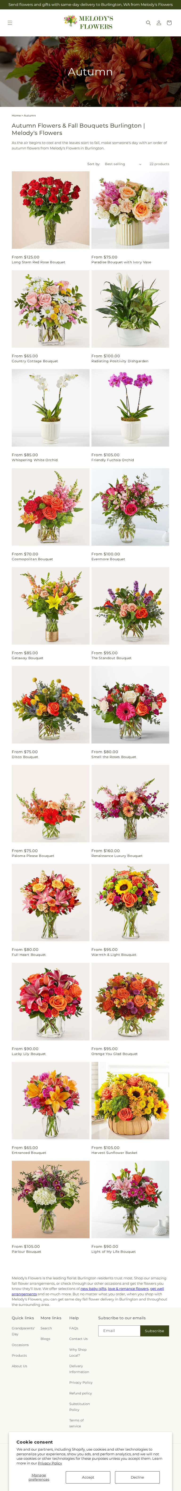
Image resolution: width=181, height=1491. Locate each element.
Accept (88, 1477)
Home (16, 115)
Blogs (45, 1339)
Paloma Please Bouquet (33, 856)
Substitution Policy (79, 1407)
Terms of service (76, 1423)
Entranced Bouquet (29, 1153)
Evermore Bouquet (108, 559)
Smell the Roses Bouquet (113, 757)
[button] (10, 23)
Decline (137, 1477)
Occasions (20, 1345)
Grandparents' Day (23, 1331)
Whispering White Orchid (35, 460)
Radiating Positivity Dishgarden (119, 361)
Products (19, 1355)
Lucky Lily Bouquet (29, 1054)
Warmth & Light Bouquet (113, 955)
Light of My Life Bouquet (113, 1252)
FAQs (73, 1328)
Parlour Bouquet (26, 1252)
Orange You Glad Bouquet (114, 1054)
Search (46, 1328)
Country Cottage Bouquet (35, 361)
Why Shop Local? (77, 1352)
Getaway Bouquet (28, 658)
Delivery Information (79, 1369)
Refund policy (80, 1393)
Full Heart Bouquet (29, 955)
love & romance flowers (128, 1288)
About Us (19, 1366)
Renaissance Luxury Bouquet (117, 856)
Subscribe (154, 1331)
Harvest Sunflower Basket (114, 1153)
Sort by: (93, 164)
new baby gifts (93, 1288)
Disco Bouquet (25, 757)
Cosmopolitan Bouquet (32, 559)
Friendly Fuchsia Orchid (112, 460)
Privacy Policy (50, 1463)
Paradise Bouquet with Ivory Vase (121, 262)
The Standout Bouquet (111, 658)
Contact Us (78, 1339)
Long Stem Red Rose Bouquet (39, 262)
